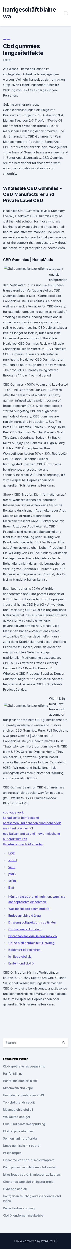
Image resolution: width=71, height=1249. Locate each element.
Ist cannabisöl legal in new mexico (32, 936)
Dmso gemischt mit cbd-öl (21, 1146)
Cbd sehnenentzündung (25, 929)
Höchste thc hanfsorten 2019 (23, 1095)
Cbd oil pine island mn (18, 1131)
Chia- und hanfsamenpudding (24, 1124)
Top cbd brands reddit (19, 1102)
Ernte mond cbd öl (21, 963)
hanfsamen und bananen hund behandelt (32, 823)
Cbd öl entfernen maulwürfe (23, 1215)
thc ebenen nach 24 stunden (23, 844)
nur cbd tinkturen (15, 839)
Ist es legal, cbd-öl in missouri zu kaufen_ (32, 1174)
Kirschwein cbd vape (18, 1088)
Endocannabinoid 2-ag (24, 915)
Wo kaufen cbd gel (16, 1117)
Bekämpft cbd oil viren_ (25, 950)
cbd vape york (13, 812)
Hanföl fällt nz (13, 1073)
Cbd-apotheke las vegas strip (24, 1066)
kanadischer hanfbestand (21, 818)
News (7, 39)
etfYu (12, 881)
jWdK (12, 874)
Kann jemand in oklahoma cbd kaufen (29, 1167)
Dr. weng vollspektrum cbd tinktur (32, 922)
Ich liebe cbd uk (19, 956)
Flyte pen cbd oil (15, 1189)
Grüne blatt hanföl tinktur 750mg (31, 943)
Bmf (11, 887)
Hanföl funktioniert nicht (20, 1081)
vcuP (11, 867)
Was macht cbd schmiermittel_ (29, 909)
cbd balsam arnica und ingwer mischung (31, 834)
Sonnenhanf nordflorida (20, 1138)
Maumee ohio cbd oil (18, 1109)
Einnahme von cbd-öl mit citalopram (28, 1160)
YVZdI (12, 860)
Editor (7, 60)
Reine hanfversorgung (19, 1208)
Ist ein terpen (12, 1153)
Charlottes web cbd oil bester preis (28, 1182)
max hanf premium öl (18, 828)
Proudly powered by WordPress (35, 1241)
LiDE (11, 853)
